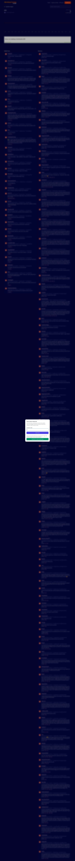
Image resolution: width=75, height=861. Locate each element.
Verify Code (37, 432)
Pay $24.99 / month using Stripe (37, 439)
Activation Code (29, 427)
